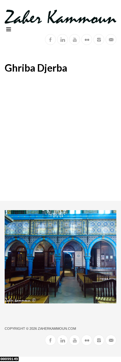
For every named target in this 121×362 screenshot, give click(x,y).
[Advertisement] (60, 137)
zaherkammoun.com (57, 328)
